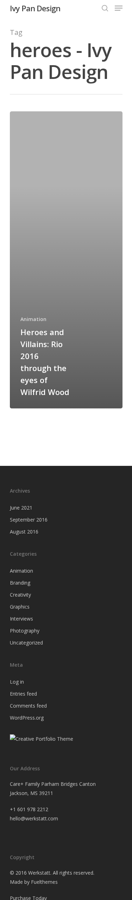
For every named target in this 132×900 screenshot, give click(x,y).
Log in (17, 681)
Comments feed (28, 705)
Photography (24, 630)
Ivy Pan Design (35, 8)
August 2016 (24, 531)
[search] (105, 8)
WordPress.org (27, 717)
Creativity (20, 594)
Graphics (20, 606)
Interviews (21, 618)
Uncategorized (26, 642)
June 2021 (21, 507)
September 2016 (29, 519)
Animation (33, 319)
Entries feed (23, 693)
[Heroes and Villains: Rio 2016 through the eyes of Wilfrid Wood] (66, 259)
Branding (20, 582)
